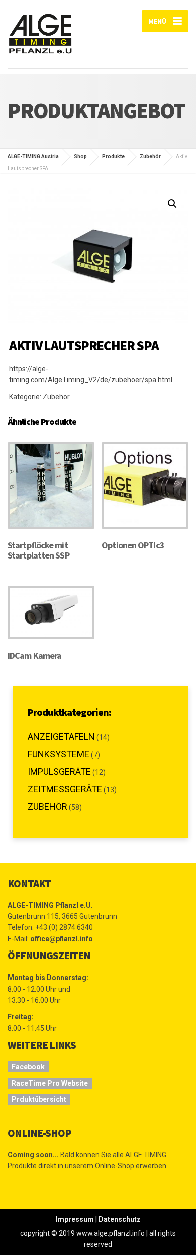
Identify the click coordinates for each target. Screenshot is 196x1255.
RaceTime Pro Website (50, 1083)
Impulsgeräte (59, 771)
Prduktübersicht (39, 1099)
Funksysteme (58, 754)
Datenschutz (120, 1219)
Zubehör (56, 397)
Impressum (75, 1219)
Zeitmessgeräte (65, 789)
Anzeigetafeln (61, 736)
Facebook (28, 1067)
